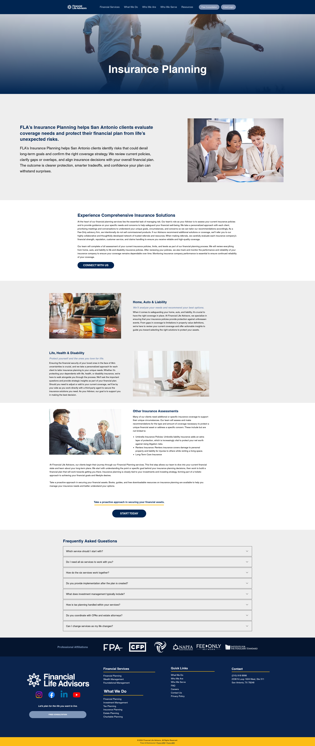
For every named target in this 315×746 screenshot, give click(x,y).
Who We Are (177, 678)
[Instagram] (39, 694)
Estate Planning (111, 713)
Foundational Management (116, 682)
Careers (175, 689)
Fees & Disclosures (147, 743)
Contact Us (176, 692)
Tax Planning (109, 706)
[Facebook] (51, 694)
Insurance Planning (112, 709)
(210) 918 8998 (239, 675)
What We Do (115, 691)
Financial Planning (112, 675)
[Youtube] (76, 694)
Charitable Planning (113, 716)
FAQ (173, 685)
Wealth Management (113, 679)
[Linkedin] (64, 694)
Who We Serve (178, 682)
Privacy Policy (178, 696)
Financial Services (116, 668)
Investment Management (115, 702)
